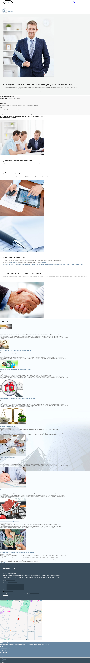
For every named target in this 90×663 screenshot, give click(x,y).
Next (4, 562)
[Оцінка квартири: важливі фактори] (13, 455)
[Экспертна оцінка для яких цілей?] (13, 424)
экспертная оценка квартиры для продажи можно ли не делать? (16, 350)
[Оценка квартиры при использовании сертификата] (6, 328)
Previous (1, 562)
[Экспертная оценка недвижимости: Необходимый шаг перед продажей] (11, 396)
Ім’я (4, 580)
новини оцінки (8, 428)
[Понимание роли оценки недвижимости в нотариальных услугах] (13, 487)
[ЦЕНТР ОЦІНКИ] (8, 4)
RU (74, 2)
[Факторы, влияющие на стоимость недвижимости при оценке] (9, 367)
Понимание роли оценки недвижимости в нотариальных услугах (16, 489)
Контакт (5, 582)
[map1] (21, 640)
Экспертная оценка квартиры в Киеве (9, 521)
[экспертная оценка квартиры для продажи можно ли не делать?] (4, 348)
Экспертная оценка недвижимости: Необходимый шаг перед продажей (18, 398)
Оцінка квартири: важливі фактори (8, 457)
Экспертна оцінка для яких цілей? (8, 426)
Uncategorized (2, 333)
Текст (4, 589)
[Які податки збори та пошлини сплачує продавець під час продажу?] (13, 550)
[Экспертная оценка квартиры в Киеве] (13, 518)
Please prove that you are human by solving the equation (18, 593)
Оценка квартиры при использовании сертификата (13, 331)
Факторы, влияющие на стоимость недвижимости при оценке (15, 369)
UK (73, 1)
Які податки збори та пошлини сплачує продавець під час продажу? (17, 552)
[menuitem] (35, 6)
